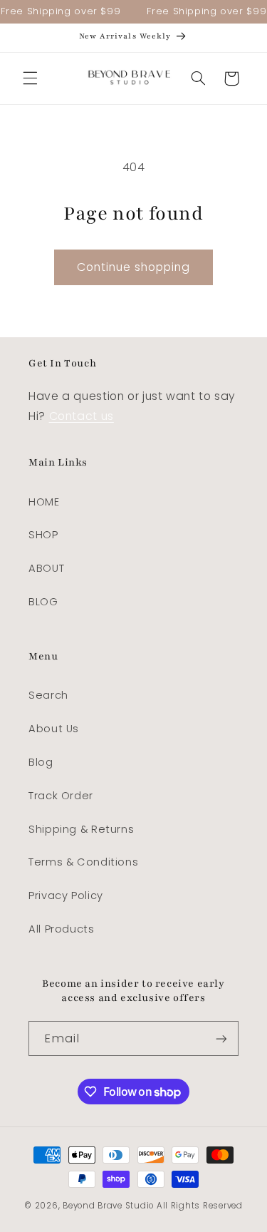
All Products (61, 929)
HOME (44, 502)
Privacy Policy (65, 895)
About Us (53, 729)
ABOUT (46, 568)
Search (48, 695)
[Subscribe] (221, 1038)
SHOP (43, 535)
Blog (40, 762)
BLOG (43, 602)
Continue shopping (134, 267)
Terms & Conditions (83, 862)
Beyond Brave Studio (108, 1205)
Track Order (60, 796)
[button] (30, 78)
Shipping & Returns (81, 829)
